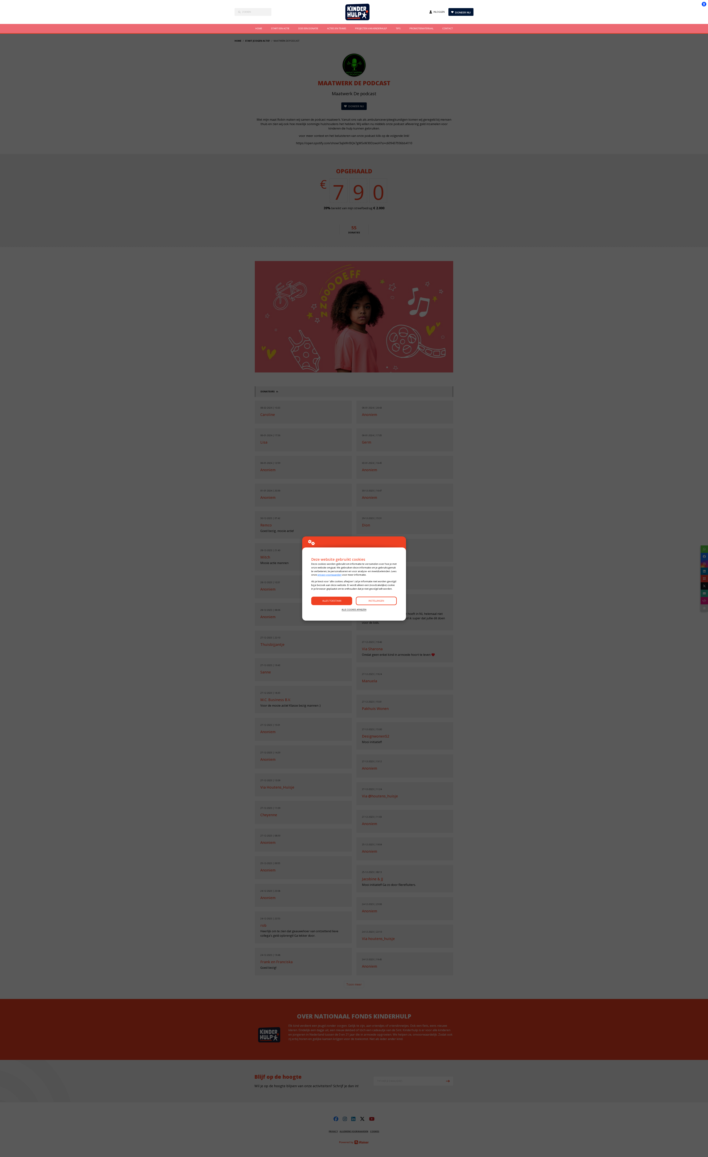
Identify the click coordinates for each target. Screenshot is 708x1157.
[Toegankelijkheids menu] (704, 4)
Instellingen (376, 600)
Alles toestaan (331, 600)
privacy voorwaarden (329, 574)
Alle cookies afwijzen (354, 609)
